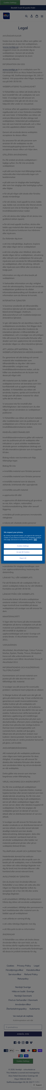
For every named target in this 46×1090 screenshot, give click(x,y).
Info (35, 539)
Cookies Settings (23, 546)
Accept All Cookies (23, 552)
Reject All (23, 558)
